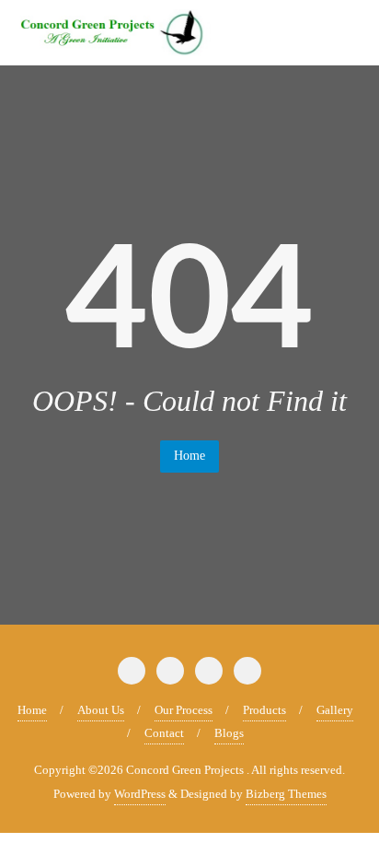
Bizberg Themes (286, 794)
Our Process (183, 710)
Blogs (229, 733)
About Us (100, 710)
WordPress (140, 794)
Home (189, 455)
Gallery (334, 710)
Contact (164, 733)
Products (264, 710)
